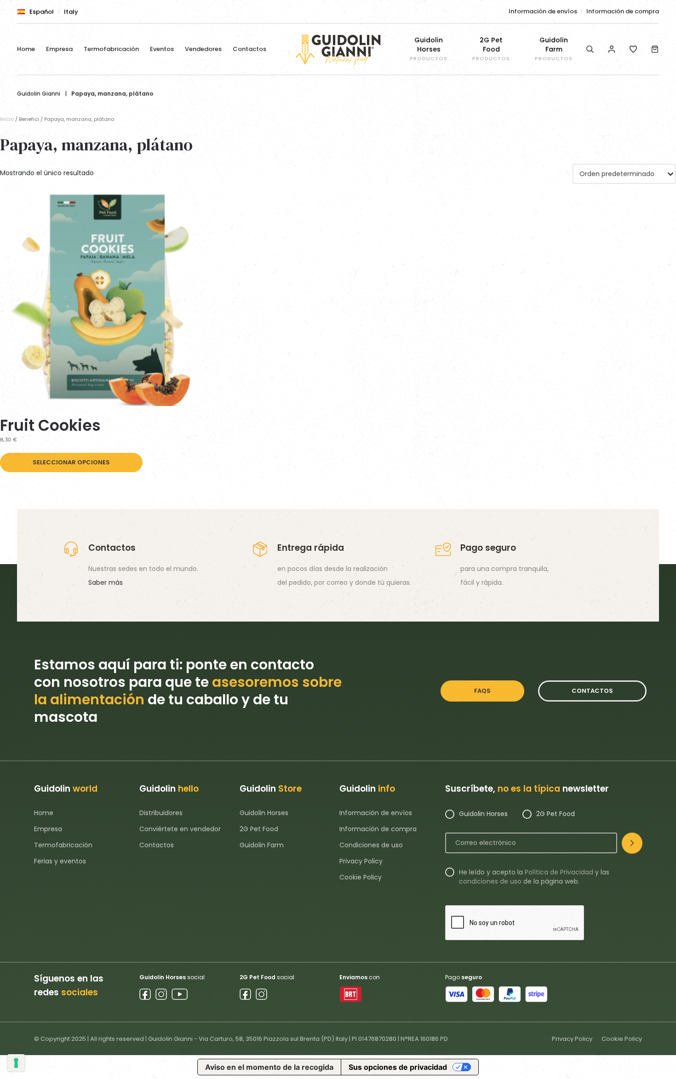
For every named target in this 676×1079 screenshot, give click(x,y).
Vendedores (203, 49)
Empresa (59, 49)
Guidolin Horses (264, 812)
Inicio (7, 119)
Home (26, 49)
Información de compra (622, 11)
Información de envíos (543, 11)
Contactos (249, 49)
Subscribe (632, 843)
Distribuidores (161, 812)
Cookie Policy (360, 877)
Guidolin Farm (262, 845)
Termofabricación (111, 49)
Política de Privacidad (559, 872)
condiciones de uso (490, 881)
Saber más (105, 582)
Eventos (162, 49)
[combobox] (624, 174)
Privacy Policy (361, 861)
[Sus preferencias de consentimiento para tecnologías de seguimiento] (16, 1063)
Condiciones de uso (371, 845)
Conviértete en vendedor (180, 829)
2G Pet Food (259, 829)
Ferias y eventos (60, 861)
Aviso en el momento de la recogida (269, 1067)
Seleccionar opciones (71, 462)
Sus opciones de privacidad (398, 1067)
